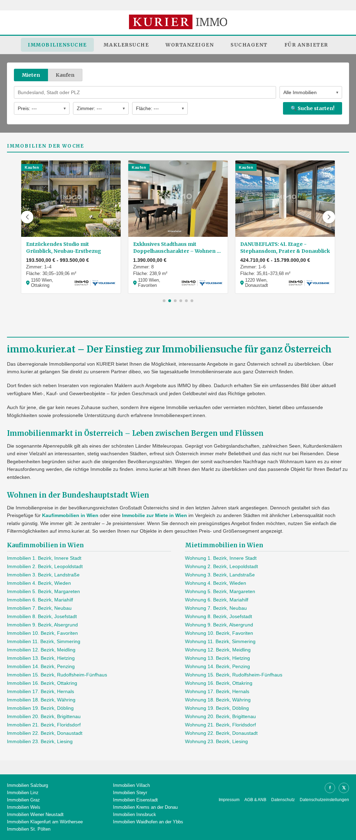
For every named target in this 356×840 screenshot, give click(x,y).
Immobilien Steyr (130, 792)
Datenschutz (283, 799)
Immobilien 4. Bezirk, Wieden (39, 583)
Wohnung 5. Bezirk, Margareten (220, 591)
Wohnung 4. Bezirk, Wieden (215, 583)
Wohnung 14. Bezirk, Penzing (217, 666)
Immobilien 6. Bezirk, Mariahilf (40, 599)
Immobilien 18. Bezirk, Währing (41, 699)
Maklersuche (126, 45)
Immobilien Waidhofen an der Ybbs (148, 821)
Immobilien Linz (23, 792)
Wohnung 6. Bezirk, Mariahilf (216, 599)
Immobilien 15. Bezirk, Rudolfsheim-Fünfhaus (57, 674)
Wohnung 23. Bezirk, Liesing (216, 741)
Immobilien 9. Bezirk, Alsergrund (42, 624)
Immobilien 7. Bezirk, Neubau (39, 608)
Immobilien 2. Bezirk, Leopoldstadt (45, 566)
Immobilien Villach (131, 785)
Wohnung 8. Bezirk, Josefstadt (218, 616)
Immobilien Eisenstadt (135, 799)
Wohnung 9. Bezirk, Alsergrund (219, 624)
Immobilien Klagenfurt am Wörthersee (45, 821)
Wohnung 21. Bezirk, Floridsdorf (220, 724)
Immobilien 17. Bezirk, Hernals (40, 691)
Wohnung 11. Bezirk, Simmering (220, 641)
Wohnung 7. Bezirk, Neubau (216, 608)
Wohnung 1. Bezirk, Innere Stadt (221, 558)
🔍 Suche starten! (312, 108)
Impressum (229, 799)
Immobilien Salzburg (27, 785)
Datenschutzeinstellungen (324, 799)
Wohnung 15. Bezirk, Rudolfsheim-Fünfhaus (233, 674)
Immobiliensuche (57, 45)
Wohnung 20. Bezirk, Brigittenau (220, 716)
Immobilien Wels (23, 807)
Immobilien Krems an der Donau (145, 807)
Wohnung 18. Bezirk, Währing (218, 699)
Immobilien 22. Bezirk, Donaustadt (44, 733)
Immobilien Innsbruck (134, 814)
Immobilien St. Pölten (28, 829)
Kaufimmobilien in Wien (70, 515)
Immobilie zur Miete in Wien (154, 515)
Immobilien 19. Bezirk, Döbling (40, 708)
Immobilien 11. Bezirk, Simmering (43, 641)
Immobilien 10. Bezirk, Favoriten (42, 633)
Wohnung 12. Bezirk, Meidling (218, 649)
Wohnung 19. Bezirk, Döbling (217, 708)
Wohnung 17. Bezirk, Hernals (217, 691)
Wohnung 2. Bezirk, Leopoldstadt (221, 566)
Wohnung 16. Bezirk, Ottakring (218, 683)
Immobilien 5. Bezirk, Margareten (43, 591)
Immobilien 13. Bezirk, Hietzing (41, 658)
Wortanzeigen (189, 45)
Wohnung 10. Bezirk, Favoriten (219, 633)
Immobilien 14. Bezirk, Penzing (41, 666)
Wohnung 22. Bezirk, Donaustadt (221, 733)
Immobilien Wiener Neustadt (35, 814)
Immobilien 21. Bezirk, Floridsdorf (44, 724)
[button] (27, 217)
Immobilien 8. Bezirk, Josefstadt (42, 616)
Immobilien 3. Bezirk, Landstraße (43, 574)
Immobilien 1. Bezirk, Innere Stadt (44, 558)
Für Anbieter (306, 45)
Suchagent (249, 45)
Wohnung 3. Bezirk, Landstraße (220, 574)
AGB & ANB (255, 799)
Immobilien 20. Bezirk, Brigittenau (44, 716)
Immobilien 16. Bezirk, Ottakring (42, 683)
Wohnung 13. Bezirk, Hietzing (217, 658)
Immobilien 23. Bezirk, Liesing (40, 741)
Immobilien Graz (23, 799)
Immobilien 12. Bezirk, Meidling (41, 649)
